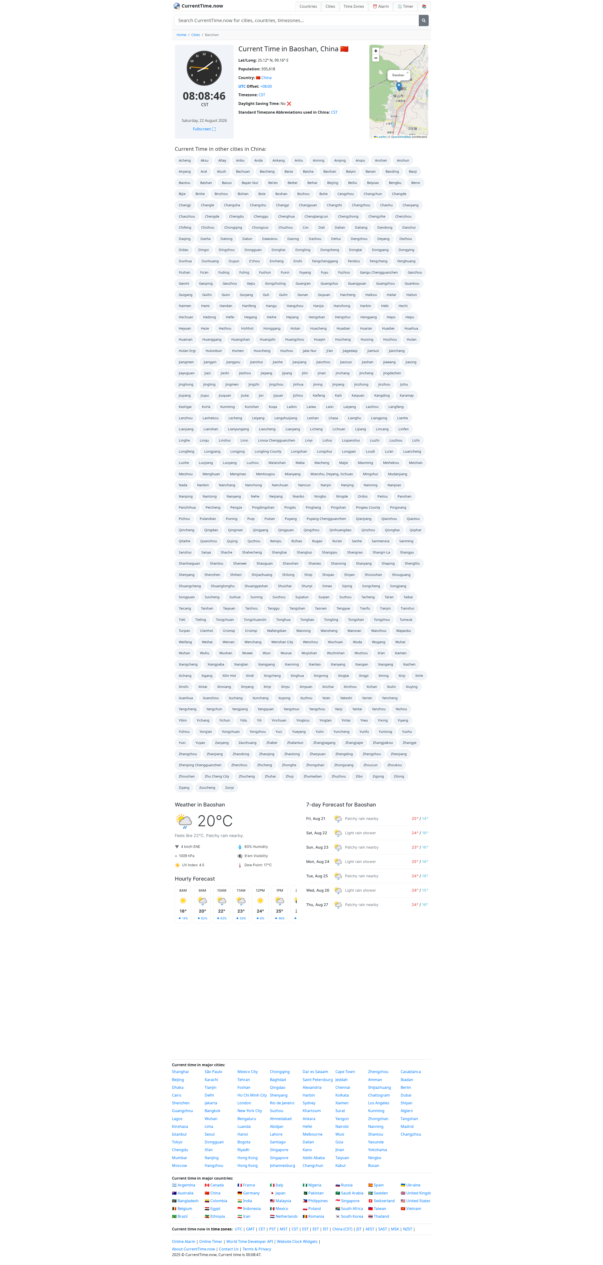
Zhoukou (394, 765)
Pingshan (338, 507)
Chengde (212, 216)
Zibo (359, 776)
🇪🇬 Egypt (212, 1208)
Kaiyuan (358, 395)
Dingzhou (227, 249)
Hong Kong (247, 1157)
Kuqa (273, 406)
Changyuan (308, 205)
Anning (318, 160)
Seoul (210, 1134)
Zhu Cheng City (217, 776)
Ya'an (326, 698)
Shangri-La (381, 552)
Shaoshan (290, 563)
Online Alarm (183, 1241)
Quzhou (254, 541)
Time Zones (354, 6)
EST (305, 1229)
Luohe (184, 462)
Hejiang (292, 317)
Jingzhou (276, 384)
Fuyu (324, 272)
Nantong (210, 496)
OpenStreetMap (401, 137)
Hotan (295, 328)
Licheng (316, 429)
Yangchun (214, 709)
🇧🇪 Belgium (182, 1208)
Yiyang (403, 720)
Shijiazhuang (262, 574)
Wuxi (267, 653)
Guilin (207, 294)
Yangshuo (291, 709)
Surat (340, 1110)
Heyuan (185, 328)
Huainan (185, 339)
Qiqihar (416, 530)
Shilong (288, 574)
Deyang (383, 238)
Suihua (234, 597)
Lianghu (354, 418)
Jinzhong (361, 384)
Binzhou (221, 194)
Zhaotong (292, 754)
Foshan (184, 272)
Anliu (299, 160)
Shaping (388, 563)
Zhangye (409, 742)
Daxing (293, 238)
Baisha (308, 171)
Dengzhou (359, 238)
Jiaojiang (299, 362)
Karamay (407, 395)
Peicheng (213, 507)
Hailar (391, 294)
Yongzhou (258, 731)
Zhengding (344, 754)
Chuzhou (285, 227)
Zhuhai (270, 776)
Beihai (312, 182)
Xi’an (381, 653)
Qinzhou (368, 530)
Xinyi (267, 686)
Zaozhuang (248, 742)
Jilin (305, 373)
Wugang (378, 642)
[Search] (424, 20)
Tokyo (177, 1142)
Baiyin (351, 171)
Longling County (268, 451)
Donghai (278, 249)
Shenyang (187, 574)
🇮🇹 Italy (276, 1185)
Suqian (324, 597)
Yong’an (206, 731)
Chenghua (286, 216)
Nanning (371, 485)
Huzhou (286, 350)
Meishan (416, 462)
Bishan (243, 194)
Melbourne (312, 1134)
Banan (371, 171)
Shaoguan (265, 563)
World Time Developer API (249, 1241)
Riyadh (243, 1149)
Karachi (211, 1079)
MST (284, 1229)
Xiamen (401, 653)
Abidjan (276, 1126)
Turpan (184, 630)
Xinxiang (224, 686)
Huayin (319, 339)
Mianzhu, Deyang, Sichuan (331, 474)
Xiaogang (385, 664)
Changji (185, 205)
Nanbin (203, 485)
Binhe (200, 194)
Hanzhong (342, 305)
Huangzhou (294, 339)
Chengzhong (348, 216)
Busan (373, 1165)
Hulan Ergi (187, 350)
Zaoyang (222, 742)
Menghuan (211, 474)
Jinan (322, 373)
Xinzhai (328, 686)
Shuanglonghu (223, 586)
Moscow (179, 1165)
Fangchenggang (325, 261)
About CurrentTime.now (193, 1249)
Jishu (404, 384)
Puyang (291, 518)
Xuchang (236, 698)
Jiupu (205, 395)
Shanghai (279, 552)
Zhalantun (295, 742)
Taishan (207, 608)
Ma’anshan (277, 462)
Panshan (405, 496)
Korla (206, 406)
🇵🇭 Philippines (315, 1200)
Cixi (306, 227)
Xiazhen (409, 664)
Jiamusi (373, 350)
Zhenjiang (399, 754)
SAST (382, 1229)
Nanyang (234, 496)
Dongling (302, 249)
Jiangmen (186, 362)
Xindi (250, 675)
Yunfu (364, 731)
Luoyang (230, 462)
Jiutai (245, 395)
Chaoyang (411, 205)
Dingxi (203, 249)
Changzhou (361, 205)
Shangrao (355, 552)
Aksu (204, 160)
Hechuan (186, 317)
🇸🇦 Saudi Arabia (349, 1193)
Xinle (419, 675)
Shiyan (349, 574)
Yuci (279, 731)
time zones (221, 1229)
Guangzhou (385, 283)
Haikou (371, 294)
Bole (261, 194)
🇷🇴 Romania (313, 1216)
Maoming (365, 462)
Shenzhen (212, 574)
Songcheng (371, 586)
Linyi (309, 440)
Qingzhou (311, 530)
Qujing (232, 541)
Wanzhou (378, 630)
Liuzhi (374, 440)
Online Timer (210, 1241)
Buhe (323, 194)
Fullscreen (204, 129)
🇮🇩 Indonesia (249, 1208)
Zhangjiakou (383, 742)
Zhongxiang (344, 765)
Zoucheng (207, 787)
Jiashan (367, 362)
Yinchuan (279, 720)
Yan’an (367, 698)
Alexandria (312, 1087)
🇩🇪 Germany (248, 1193)
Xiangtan (241, 664)
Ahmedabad (281, 1118)
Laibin (292, 406)
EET (316, 1229)
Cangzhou (346, 194)
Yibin (183, 720)
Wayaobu (403, 630)
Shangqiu (329, 552)
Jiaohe (278, 362)
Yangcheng (187, 709)
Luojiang (206, 462)
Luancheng (412, 451)
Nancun (304, 485)
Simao (327, 586)
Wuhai (400, 642)
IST (325, 1229)
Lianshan (211, 429)
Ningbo (320, 496)
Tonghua (283, 619)
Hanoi (242, 1134)
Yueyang (299, 731)
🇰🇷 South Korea (349, 1216)
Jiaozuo (346, 362)
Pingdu (290, 507)
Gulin (283, 294)
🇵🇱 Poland (312, 1208)
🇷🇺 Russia (344, 1185)
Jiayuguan (187, 373)
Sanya (206, 552)
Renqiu (275, 541)
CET (262, 1229)
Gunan (302, 294)
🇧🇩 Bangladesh (185, 1200)
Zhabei (271, 742)
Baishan (329, 171)
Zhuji (290, 776)
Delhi (209, 1095)
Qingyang (260, 530)
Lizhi (416, 440)
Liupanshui (351, 440)
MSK (395, 1229)
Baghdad (278, 1079)
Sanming (406, 541)
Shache (226, 552)
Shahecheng (252, 552)
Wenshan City (282, 642)
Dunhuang (210, 261)
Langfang (396, 406)
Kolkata (342, 1095)
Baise (289, 171)
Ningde (342, 496)
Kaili (338, 395)
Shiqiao (328, 574)
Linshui (225, 440)
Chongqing (233, 227)
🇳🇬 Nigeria (312, 1185)
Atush (221, 171)
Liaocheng (267, 429)
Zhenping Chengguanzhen (200, 765)
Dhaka (177, 1087)
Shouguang (401, 574)
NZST (407, 1229)
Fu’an (204, 272)
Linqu (204, 440)
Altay (222, 160)
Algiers (407, 1110)
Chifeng (185, 227)
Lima (209, 1126)
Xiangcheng (188, 664)
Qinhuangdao (340, 530)
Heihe (271, 317)
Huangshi (267, 339)
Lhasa (333, 418)
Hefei (230, 317)
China (266, 77)
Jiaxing (411, 362)
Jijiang (287, 373)
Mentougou (265, 474)
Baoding (392, 171)
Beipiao (373, 182)
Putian (270, 518)
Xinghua (297, 675)
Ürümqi (229, 630)
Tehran (243, 1079)
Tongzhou (382, 619)
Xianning (292, 664)
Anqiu (360, 160)
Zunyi (229, 787)
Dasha (205, 238)
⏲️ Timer (405, 6)
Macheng (321, 462)
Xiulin (391, 686)
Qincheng (186, 530)
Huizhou (390, 339)
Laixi (330, 406)
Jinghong (186, 384)
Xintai (202, 686)
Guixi (226, 294)
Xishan (372, 686)
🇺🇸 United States (415, 1200)
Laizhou (372, 406)
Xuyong (284, 698)
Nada (183, 485)
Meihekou (391, 462)
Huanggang (211, 339)
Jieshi (225, 373)
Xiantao (315, 664)
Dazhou (315, 238)
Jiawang (389, 362)
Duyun (234, 261)
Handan (226, 305)
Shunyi (307, 586)
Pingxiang (398, 507)
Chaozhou (187, 216)
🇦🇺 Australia (182, 1193)
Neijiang (276, 496)
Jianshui (256, 362)
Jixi (261, 395)
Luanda (244, 1126)
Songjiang (398, 586)
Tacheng (368, 597)
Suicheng (212, 597)
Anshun (403, 160)
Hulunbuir (214, 350)
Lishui (327, 440)
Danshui (409, 227)
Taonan (321, 608)
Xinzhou (350, 686)
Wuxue (286, 653)
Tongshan (356, 619)
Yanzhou (379, 709)
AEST (370, 1229)
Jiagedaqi (350, 350)
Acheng (185, 160)
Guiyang (246, 294)
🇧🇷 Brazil (179, 1216)
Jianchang (397, 350)
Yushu (407, 731)
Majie (343, 462)
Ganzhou (415, 272)
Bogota (243, 1142)
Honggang (272, 328)
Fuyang (305, 272)
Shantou (216, 563)
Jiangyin (210, 362)
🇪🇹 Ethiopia (215, 1216)
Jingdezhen (392, 373)
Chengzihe (376, 216)
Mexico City (247, 1071)
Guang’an (303, 283)
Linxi (244, 440)
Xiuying (412, 686)
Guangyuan (357, 283)
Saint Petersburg (318, 1079)
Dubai (406, 1095)
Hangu (271, 305)
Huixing (367, 339)
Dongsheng (329, 249)
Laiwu (311, 406)
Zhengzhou (372, 754)
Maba (300, 462)
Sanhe (357, 541)
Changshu (258, 205)
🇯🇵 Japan (277, 1193)
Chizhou (207, 227)
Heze (205, 328)
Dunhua (185, 261)
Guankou (412, 283)
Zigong (378, 776)
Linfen (404, 429)
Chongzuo (260, 227)
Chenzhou (403, 216)
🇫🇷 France (246, 1185)
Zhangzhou (188, 754)
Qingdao (211, 530)
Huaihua (411, 328)
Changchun (373, 194)
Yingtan (325, 720)
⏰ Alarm (381, 6)
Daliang (361, 227)
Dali (321, 227)
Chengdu (236, 216)
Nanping (186, 496)
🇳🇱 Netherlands (284, 1216)
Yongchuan (231, 731)
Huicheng (343, 339)
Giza (339, 1142)
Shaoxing (338, 563)
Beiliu (352, 182)
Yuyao (200, 742)
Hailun (411, 294)
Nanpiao (394, 485)
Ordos (363, 496)
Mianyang (293, 474)
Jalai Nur (310, 350)
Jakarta (211, 1102)
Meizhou (186, 474)
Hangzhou (295, 305)
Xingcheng (272, 675)
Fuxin (285, 272)
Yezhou (401, 709)
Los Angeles (378, 1102)
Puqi (251, 518)
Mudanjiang (397, 474)
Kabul (340, 1165)
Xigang (206, 675)
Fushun (265, 272)
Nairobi (342, 1126)
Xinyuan (306, 686)
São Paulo (213, 1071)
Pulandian (208, 518)
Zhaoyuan (318, 754)
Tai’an (389, 597)
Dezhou (405, 238)
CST (204, 104)
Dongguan (253, 249)
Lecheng (235, 418)
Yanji (338, 709)
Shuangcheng (190, 586)
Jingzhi (254, 384)
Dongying (406, 249)
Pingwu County (368, 507)
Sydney (309, 1102)
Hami (205, 305)
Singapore (279, 1149)
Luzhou (253, 462)
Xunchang (261, 698)
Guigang (185, 294)
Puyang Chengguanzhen (326, 518)
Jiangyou (233, 362)
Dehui (336, 238)
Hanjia (318, 305)
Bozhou (303, 194)
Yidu (243, 720)
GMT (250, 1229)
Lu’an (389, 451)
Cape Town (345, 1071)
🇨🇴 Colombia (216, 1200)
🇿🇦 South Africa (349, 1208)
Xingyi (364, 675)
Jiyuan (278, 395)
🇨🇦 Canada (214, 1185)
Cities (330, 6)
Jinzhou (384, 384)
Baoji (413, 171)
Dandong (384, 227)
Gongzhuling (275, 283)
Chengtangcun (316, 216)
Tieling (200, 619)
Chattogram (379, 1095)
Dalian (340, 227)
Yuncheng (342, 731)
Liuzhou (395, 440)
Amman (375, 1079)
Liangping (379, 418)
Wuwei (247, 653)
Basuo (227, 182)
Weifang (185, 642)
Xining (384, 675)
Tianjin (385, 608)
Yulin (320, 731)
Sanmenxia (380, 541)
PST (272, 1229)
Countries (308, 6)
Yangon (342, 1118)
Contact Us (229, 1249)
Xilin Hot (229, 675)
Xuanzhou (211, 698)
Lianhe (402, 418)
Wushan (225, 653)
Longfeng (186, 451)
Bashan (206, 182)
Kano (307, 1149)
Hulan (411, 339)
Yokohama (377, 1149)
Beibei (292, 182)
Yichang (203, 720)
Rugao (317, 541)
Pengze (236, 507)
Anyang (185, 171)
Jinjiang (338, 384)
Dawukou (269, 238)
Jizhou (298, 395)
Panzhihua (187, 507)
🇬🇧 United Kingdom (416, 1193)
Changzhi (334, 205)
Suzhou (345, 597)
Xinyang (247, 686)
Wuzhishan (336, 653)
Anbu (240, 160)
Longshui (324, 451)
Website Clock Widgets (297, 1241)
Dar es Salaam (315, 1071)
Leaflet (381, 137)
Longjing (237, 451)
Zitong (399, 776)
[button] (399, 87)
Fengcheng (378, 261)
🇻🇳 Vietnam (411, 1208)
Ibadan (407, 1079)
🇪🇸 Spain (376, 1185)
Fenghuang (406, 261)
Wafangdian (276, 630)
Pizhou (184, 518)
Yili (259, 720)
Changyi (282, 205)
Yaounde (376, 1142)
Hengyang (368, 317)
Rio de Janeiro (282, 1102)
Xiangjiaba (216, 664)
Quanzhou (208, 541)
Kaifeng (319, 395)
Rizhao (296, 541)
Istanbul (179, 1134)
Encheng (277, 261)
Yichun (224, 720)
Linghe (184, 440)
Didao (183, 249)
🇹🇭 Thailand (378, 1216)
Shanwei (240, 563)
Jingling (209, 384)
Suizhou (279, 597)
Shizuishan (373, 574)
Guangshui (329, 283)
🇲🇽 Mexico (279, 1208)
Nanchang (227, 485)
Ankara (309, 1118)
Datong (226, 238)
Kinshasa (180, 1126)
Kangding (382, 395)
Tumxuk (406, 619)
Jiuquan (225, 395)
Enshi (297, 261)
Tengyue (343, 608)
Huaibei (388, 328)
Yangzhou (317, 709)
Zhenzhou (239, 765)
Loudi (370, 451)
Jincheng (366, 373)
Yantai (357, 709)
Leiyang (258, 418)
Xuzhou (306, 698)
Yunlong (385, 731)
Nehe (255, 496)
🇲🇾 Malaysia (280, 1200)
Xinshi (183, 686)
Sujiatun (302, 597)
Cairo (176, 1095)
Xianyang (338, 664)
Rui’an (337, 541)
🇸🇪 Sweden (378, 1193)
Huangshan (240, 339)
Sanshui (185, 552)
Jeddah (341, 1079)
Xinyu (285, 686)
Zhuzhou (339, 776)
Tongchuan (225, 619)
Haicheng (347, 294)
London (244, 1102)
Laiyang (349, 406)
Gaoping (206, 283)
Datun (247, 238)
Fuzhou (344, 272)
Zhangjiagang (324, 742)
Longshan (299, 451)
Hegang (250, 317)
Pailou (383, 496)
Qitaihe (184, 541)
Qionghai (392, 530)
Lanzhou (186, 418)
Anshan (381, 160)
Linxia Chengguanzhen (276, 440)
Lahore (276, 1134)
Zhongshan (315, 765)
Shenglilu (412, 563)
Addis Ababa (314, 1157)
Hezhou (225, 328)
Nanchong (253, 485)
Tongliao (307, 619)
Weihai (207, 642)
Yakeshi (346, 698)
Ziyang (184, 787)
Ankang (279, 160)
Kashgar (185, 406)
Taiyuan (229, 608)
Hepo (391, 317)
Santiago (278, 1142)
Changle (207, 205)
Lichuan (339, 429)
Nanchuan (280, 485)
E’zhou (254, 261)
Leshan (313, 418)
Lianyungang (238, 429)
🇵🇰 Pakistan (313, 1193)
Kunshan (252, 406)
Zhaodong (241, 754)
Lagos (177, 1118)
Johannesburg (282, 1165)
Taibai (408, 597)
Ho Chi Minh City (252, 1095)
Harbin (365, 305)
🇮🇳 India (244, 1200)
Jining (317, 384)
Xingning (321, 675)
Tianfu (365, 608)
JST (359, 1229)
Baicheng (267, 171)
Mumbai (179, 1157)
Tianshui (407, 608)
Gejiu (251, 283)
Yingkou (303, 720)
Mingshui (370, 474)
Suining (256, 597)
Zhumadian (313, 776)
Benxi (415, 182)
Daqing (185, 238)
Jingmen (232, 384)
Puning (231, 518)
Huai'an (366, 328)
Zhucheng (247, 776)
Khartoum (312, 1110)
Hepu (409, 317)
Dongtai (355, 249)
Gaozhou (230, 283)
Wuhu (204, 653)
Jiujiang (185, 395)
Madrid (407, 1126)
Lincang (382, 429)
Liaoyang (292, 429)
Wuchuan (335, 642)
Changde (399, 194)
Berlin (406, 1087)
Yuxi (182, 742)
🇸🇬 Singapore (347, 1200)
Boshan (281, 194)
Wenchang (252, 642)
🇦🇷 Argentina (183, 1185)
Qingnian (235, 530)
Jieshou (245, 373)
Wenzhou (310, 642)
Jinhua (298, 384)
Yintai (346, 720)
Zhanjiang (215, 754)
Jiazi (207, 373)
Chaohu (386, 205)
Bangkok (212, 1110)
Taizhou (251, 608)
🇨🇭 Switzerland (381, 1200)
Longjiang (212, 451)
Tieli (182, 619)
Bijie (182, 194)
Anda (258, 160)
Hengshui (342, 317)
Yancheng (390, 698)
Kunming (227, 406)
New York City (249, 1110)
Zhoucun (370, 765)
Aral (204, 171)
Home (181, 34)
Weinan (229, 642)
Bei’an (273, 182)
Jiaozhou (323, 362)
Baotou (184, 182)
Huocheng (262, 350)
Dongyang (380, 249)
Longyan (349, 451)
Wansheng (329, 630)
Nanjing (347, 485)
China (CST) (342, 1229)
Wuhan (184, 653)
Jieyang (266, 373)
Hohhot (247, 328)
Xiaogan (361, 664)
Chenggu (261, 216)
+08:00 (266, 86)
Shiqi (308, 574)
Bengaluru (246, 1118)
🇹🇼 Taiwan (377, 1208)
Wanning (303, 630)
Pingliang (313, 507)
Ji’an (329, 350)
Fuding (223, 272)
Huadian (343, 328)
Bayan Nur (250, 182)
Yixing (383, 720)
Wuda (357, 642)
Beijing (332, 182)
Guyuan (324, 294)
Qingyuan (286, 530)
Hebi (385, 305)
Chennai (342, 1087)
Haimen (185, 305)
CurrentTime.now (201, 6)
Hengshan (317, 317)
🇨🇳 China (212, 1193)
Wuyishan (309, 653)
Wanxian (354, 630)
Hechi (403, 305)
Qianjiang (363, 518)
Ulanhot (206, 630)
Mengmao (238, 474)
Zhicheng (264, 765)
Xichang (185, 675)
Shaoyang (364, 563)
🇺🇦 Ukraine (410, 1185)
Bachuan (243, 171)
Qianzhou (389, 518)
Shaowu (314, 563)
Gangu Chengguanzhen (379, 272)
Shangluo (304, 552)
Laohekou (211, 418)
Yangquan (266, 709)
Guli (266, 294)
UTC (242, 86)
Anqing (340, 160)
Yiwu (364, 720)
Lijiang (360, 429)
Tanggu (274, 608)
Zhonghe (289, 765)
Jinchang (343, 373)
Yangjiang (240, 709)
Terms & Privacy (257, 1249)
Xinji (402, 675)
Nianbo (298, 496)
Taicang (185, 608)
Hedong (209, 317)
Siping (347, 586)
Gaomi (184, 283)
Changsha (232, 205)
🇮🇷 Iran (243, 1216)
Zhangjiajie (354, 742)
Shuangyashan (256, 586)
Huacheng (318, 328)
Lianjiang (186, 429)
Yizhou (184, 731)
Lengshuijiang (285, 418)
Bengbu (395, 182)
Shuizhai (285, 586)
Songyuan (187, 597)
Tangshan (297, 608)
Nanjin (326, 485)
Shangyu (407, 552)
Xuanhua (186, 698)
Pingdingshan (263, 507)
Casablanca (411, 1071)
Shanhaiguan (189, 563)
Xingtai (343, 675)
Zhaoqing (266, 754)
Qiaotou (413, 518)
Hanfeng (249, 305)
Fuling (244, 272)
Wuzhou (361, 653)
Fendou (354, 261)
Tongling (331, 619)
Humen (238, 350)
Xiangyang (266, 664)
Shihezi (236, 574)
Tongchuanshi (255, 619)
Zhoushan (187, 776)
